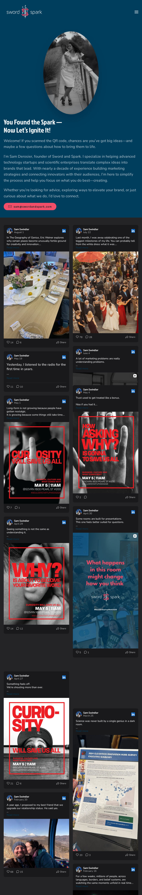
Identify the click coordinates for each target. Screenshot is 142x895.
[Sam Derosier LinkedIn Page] (71, 73)
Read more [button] (13, 247)
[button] (136, 12)
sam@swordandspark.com (33, 206)
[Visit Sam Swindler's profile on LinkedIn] (10, 231)
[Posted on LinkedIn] (64, 231)
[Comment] (15, 508)
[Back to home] (24, 12)
